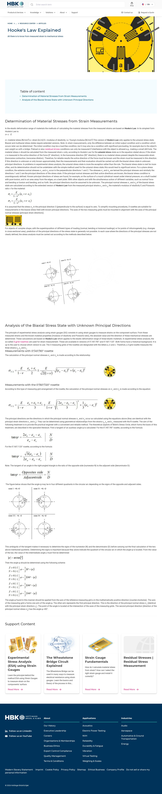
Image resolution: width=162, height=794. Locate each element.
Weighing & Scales (92, 761)
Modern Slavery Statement (19, 769)
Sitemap (81, 769)
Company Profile (115, 769)
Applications (89, 718)
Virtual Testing (90, 756)
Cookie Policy (52, 769)
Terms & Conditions (54, 761)
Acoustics (87, 726)
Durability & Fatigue (93, 746)
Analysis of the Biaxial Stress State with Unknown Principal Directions (57, 100)
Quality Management (55, 756)
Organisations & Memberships (59, 741)
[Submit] (32, 4)
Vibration (87, 751)
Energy (125, 744)
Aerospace (126, 731)
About (47, 718)
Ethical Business (96, 769)
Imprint (39, 769)
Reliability (88, 741)
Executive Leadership (55, 731)
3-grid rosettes (21, 342)
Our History (50, 726)
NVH (85, 736)
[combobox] (77, 4)
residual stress (52, 149)
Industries (126, 718)
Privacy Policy (68, 769)
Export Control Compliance (58, 751)
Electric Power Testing (94, 731)
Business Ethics (52, 746)
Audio (124, 726)
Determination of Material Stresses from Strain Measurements (54, 96)
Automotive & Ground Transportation (132, 737)
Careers (48, 736)
